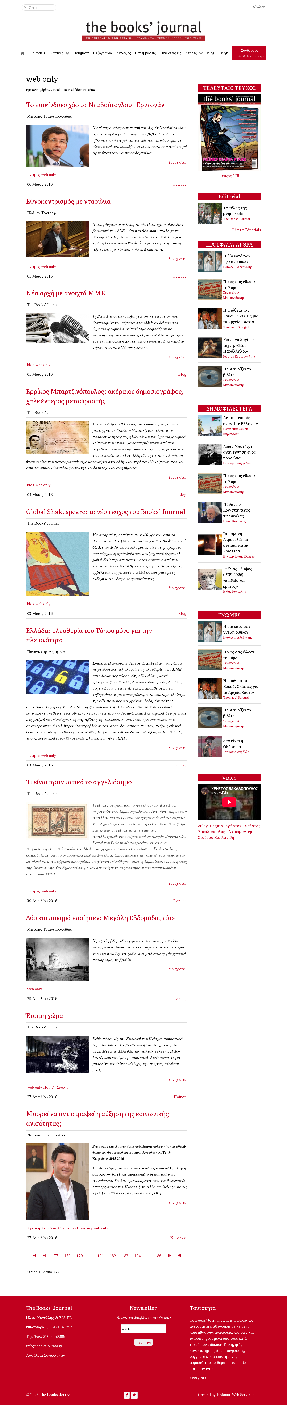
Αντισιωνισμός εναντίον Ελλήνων (240, 420)
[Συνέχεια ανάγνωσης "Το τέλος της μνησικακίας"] (210, 213)
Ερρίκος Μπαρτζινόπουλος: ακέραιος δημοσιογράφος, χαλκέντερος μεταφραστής (105, 395)
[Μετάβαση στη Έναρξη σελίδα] (34, 1256)
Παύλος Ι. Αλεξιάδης (237, 267)
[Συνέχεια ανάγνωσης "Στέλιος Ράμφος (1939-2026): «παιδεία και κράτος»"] (210, 579)
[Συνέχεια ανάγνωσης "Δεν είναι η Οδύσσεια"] (210, 746)
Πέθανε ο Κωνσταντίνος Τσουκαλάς (236, 510)
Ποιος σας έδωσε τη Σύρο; (239, 284)
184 (137, 1256)
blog (30, 364)
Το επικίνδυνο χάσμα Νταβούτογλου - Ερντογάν (95, 104)
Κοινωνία (49, 1228)
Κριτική (33, 1228)
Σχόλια (62, 1087)
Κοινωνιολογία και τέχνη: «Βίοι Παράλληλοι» (240, 345)
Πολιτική (84, 1228)
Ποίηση (49, 1087)
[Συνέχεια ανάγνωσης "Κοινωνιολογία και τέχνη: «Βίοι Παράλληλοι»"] (210, 347)
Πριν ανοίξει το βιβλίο (237, 372)
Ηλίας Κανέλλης (234, 521)
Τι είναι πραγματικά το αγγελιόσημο (79, 781)
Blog (182, 374)
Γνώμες (33, 174)
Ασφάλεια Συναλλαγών (45, 1355)
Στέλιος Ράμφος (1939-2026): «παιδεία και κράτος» (237, 577)
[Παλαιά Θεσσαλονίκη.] (57, 959)
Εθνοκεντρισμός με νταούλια (68, 201)
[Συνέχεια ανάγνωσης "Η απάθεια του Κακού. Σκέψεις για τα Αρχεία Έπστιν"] (210, 318)
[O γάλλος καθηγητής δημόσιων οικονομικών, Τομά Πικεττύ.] (57, 1181)
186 (158, 1256)
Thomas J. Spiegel (236, 327)
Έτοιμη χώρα (44, 1015)
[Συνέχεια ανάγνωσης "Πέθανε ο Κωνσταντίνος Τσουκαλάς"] (210, 512)
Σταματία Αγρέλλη (236, 752)
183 (125, 1256)
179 (79, 1256)
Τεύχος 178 (229, 175)
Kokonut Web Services (235, 1394)
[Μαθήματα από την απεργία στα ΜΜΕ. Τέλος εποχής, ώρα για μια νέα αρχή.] (57, 327)
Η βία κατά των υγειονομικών (237, 259)
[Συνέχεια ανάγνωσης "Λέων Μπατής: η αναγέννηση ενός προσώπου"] (210, 454)
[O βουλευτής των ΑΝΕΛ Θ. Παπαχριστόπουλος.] (57, 238)
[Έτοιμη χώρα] (57, 1054)
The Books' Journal (236, 219)
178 (67, 1256)
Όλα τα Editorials (246, 230)
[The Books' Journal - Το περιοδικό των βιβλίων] (143, 29)
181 (100, 1256)
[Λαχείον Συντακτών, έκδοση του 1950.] (57, 820)
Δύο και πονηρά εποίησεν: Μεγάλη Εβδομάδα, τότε (100, 917)
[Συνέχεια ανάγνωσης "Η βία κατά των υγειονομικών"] (210, 261)
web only (48, 174)
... (90, 1256)
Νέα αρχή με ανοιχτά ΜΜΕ (65, 292)
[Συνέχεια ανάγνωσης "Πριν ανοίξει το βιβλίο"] (210, 376)
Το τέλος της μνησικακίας (235, 210)
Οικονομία (67, 1228)
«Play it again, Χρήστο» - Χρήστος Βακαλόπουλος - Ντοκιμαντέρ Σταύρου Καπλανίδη (229, 831)
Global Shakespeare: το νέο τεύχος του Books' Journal (105, 511)
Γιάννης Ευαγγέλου (237, 463)
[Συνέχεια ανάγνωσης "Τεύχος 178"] (229, 132)
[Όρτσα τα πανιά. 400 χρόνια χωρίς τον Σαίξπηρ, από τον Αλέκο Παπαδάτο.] (57, 563)
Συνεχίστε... (177, 162)
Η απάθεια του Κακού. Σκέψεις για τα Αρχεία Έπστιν (240, 315)
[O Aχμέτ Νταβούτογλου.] (57, 145)
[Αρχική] (25, 53)
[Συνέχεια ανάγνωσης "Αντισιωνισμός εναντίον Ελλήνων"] (210, 425)
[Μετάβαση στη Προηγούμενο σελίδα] (44, 1256)
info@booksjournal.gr (44, 1346)
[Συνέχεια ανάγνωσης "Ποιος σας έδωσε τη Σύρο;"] (210, 289)
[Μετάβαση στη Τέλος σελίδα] (179, 1256)
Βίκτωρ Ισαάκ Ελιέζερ (239, 556)
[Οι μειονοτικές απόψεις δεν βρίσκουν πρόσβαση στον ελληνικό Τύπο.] (57, 677)
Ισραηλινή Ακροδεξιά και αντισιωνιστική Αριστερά (237, 542)
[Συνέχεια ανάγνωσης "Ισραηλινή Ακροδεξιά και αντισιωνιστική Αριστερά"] (210, 544)
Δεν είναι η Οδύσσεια (233, 743)
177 (55, 1256)
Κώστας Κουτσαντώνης (239, 356)
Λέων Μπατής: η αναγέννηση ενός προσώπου (239, 452)
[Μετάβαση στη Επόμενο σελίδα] (169, 1256)
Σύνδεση (259, 7)
